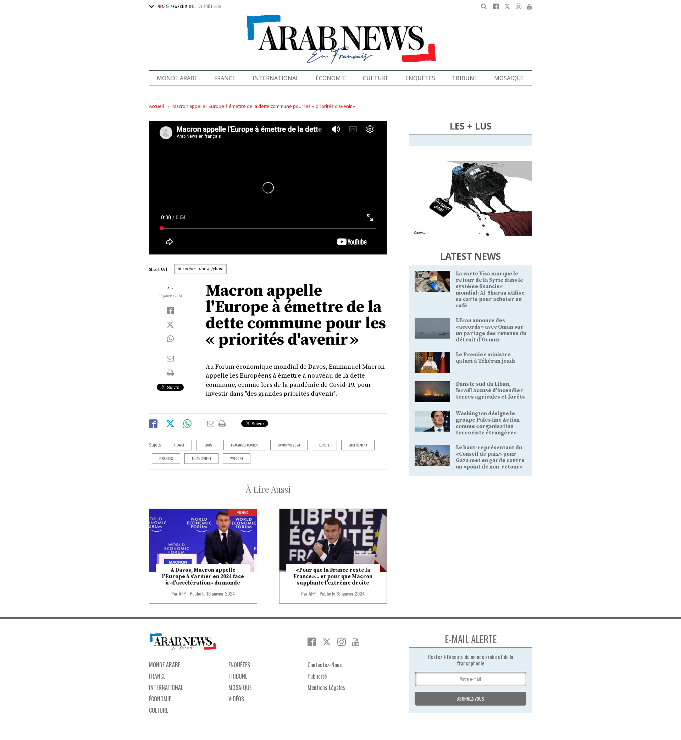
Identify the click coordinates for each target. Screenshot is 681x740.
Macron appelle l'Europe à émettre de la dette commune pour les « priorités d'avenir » (263, 106)
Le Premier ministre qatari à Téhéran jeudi (485, 357)
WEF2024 (236, 458)
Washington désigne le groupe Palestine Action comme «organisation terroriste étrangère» (488, 423)
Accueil (156, 106)
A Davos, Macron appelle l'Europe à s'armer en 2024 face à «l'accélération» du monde (203, 576)
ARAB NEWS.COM (174, 6)
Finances (166, 458)
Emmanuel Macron (245, 445)
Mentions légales (326, 687)
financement (201, 458)
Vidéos (236, 699)
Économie (331, 78)
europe (324, 445)
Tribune (464, 78)
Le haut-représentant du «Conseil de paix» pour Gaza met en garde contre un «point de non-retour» (490, 457)
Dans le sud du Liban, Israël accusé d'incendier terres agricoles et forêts (490, 390)
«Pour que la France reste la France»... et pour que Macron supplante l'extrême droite (332, 576)
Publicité (317, 676)
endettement (358, 445)
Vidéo (242, 512)
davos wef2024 (289, 445)
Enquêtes (420, 78)
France (225, 78)
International (275, 78)
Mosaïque (509, 78)
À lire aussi (268, 489)
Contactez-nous (325, 664)
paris (208, 445)
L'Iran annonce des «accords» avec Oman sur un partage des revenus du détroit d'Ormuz (491, 330)
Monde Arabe (177, 78)
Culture (376, 78)
